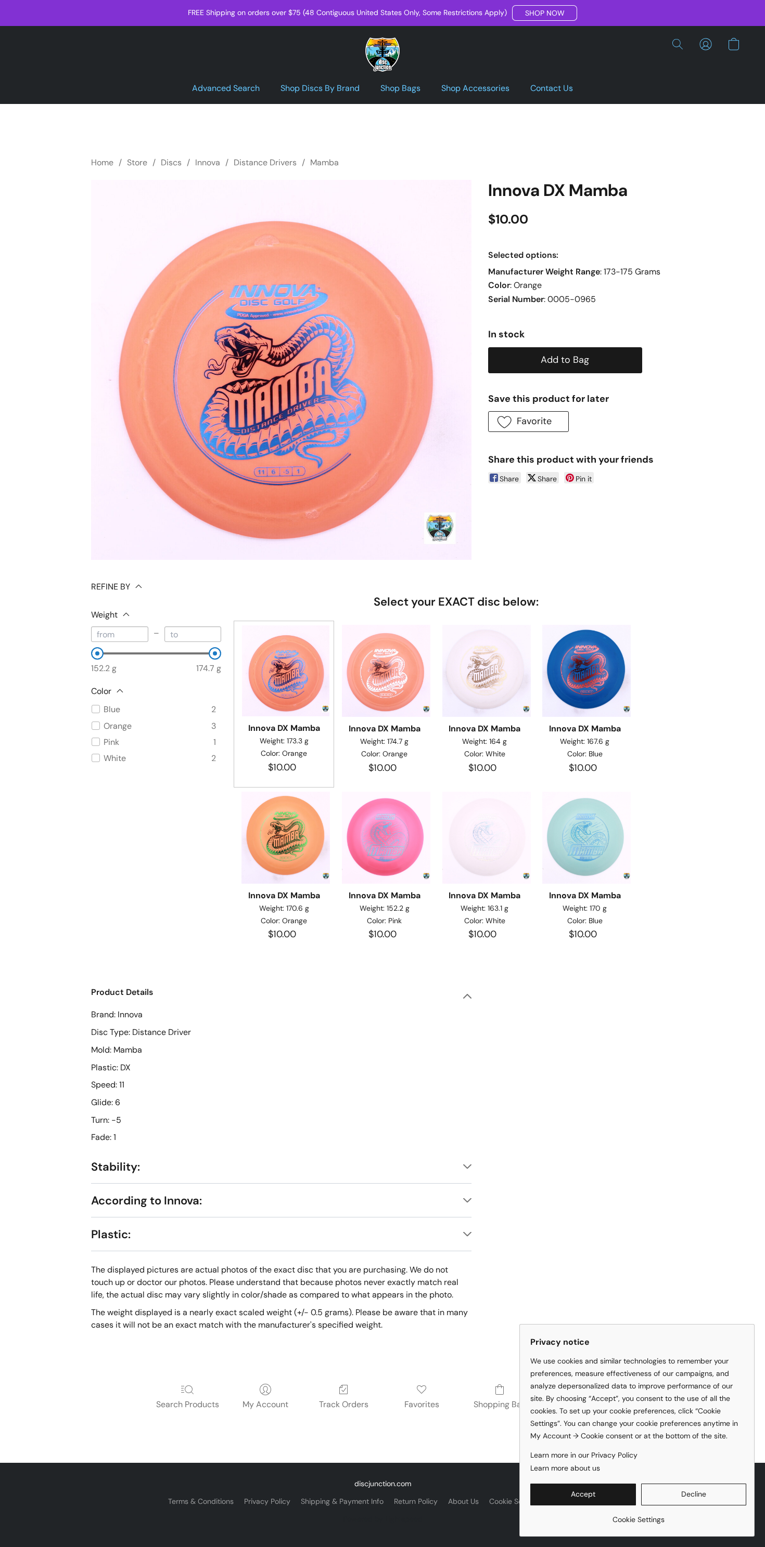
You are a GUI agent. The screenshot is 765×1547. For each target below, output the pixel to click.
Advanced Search (226, 88)
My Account (265, 1404)
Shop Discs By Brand (320, 88)
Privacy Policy (267, 1501)
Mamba (324, 162)
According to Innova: (146, 1200)
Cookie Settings (515, 1501)
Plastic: (111, 1234)
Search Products (187, 1404)
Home (102, 162)
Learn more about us (565, 1468)
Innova (207, 162)
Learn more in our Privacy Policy (584, 1455)
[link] (638, 1515)
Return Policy (416, 1501)
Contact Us (551, 88)
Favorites (421, 1404)
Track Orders (343, 1404)
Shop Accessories (475, 88)
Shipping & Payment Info (342, 1501)
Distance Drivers (265, 162)
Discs (171, 162)
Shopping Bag (500, 1404)
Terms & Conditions (201, 1501)
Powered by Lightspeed (383, 1519)
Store (137, 162)
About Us (463, 1501)
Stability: (115, 1166)
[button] (544, 13)
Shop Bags (400, 88)
